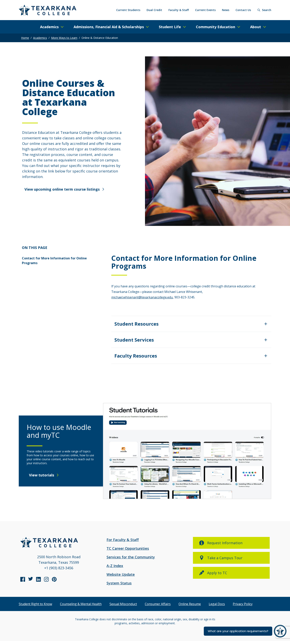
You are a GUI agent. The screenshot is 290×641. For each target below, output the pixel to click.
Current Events (205, 10)
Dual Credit (154, 10)
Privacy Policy (243, 604)
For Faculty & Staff (123, 539)
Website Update (121, 574)
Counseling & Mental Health (81, 604)
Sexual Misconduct (123, 604)
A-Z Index (115, 565)
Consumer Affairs (158, 604)
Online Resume (190, 604)
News (225, 10)
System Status (119, 583)
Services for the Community (131, 557)
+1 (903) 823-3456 (58, 568)
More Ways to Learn (64, 38)
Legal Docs (217, 604)
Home (25, 38)
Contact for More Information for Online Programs (54, 260)
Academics (40, 38)
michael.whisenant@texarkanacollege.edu (142, 297)
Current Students (128, 10)
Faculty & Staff (178, 10)
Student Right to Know (35, 604)
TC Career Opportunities (128, 548)
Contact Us (243, 10)
